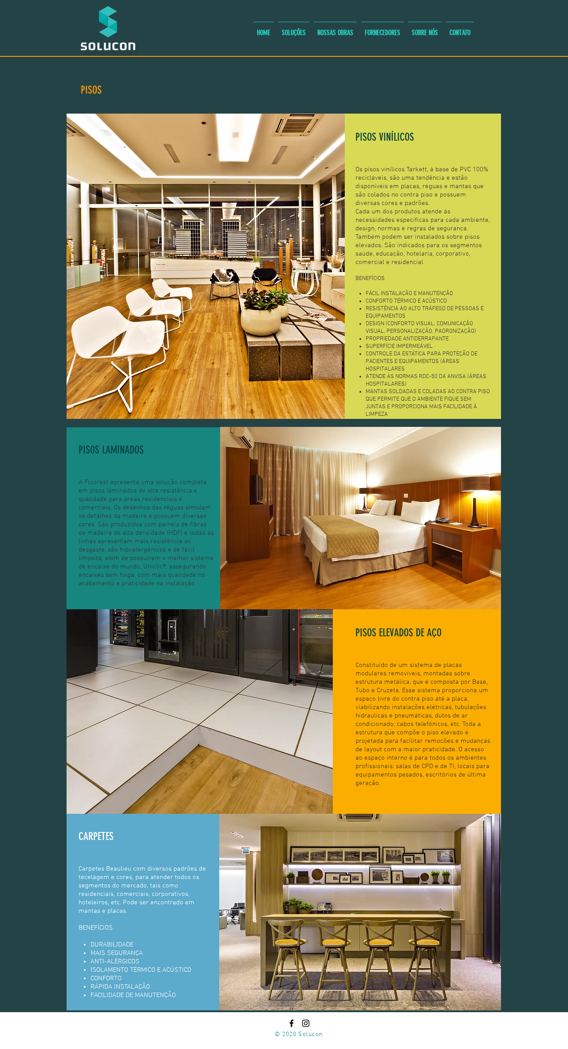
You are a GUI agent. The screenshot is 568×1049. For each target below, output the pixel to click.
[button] (294, 29)
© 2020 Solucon (299, 1034)
